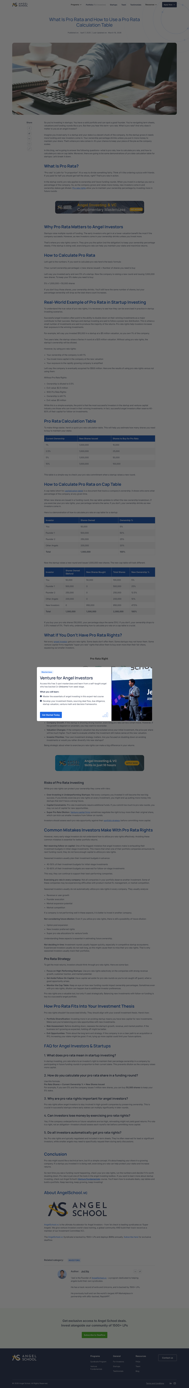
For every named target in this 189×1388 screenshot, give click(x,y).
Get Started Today (51, 714)
